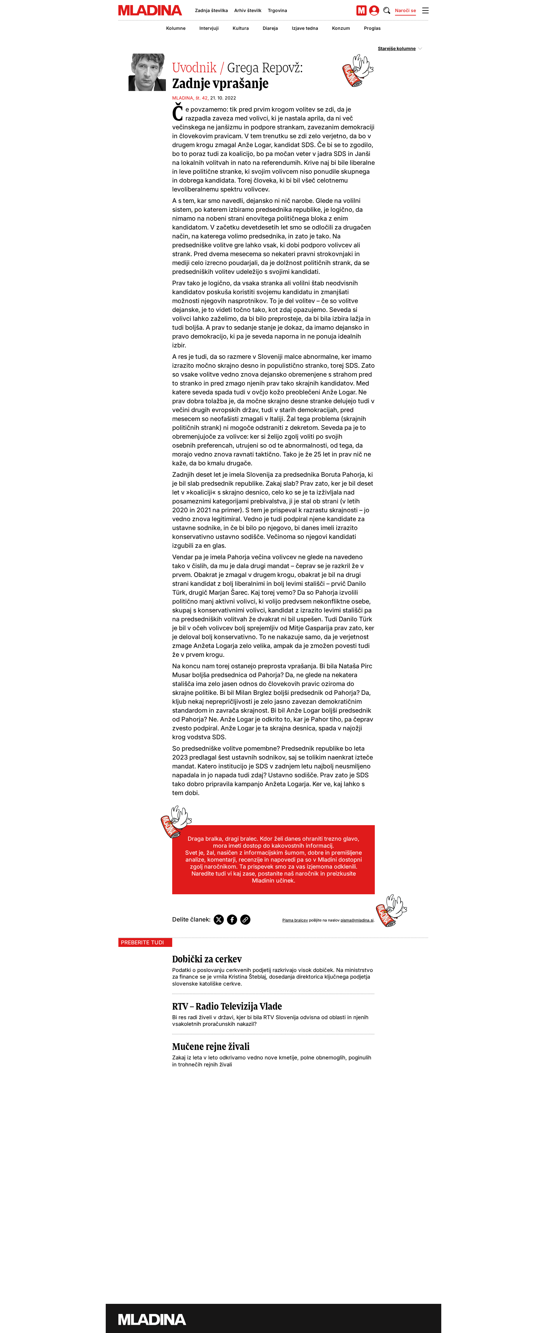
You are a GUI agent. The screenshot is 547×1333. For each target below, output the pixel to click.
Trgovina (277, 10)
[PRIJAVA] (374, 10)
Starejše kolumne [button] (397, 48)
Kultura (241, 28)
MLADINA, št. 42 (190, 97)
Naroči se (405, 10)
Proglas (372, 28)
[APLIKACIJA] (361, 10)
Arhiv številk (247, 10)
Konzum (341, 28)
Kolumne (175, 28)
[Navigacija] (425, 10)
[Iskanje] (387, 10)
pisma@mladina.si (357, 920)
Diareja (270, 28)
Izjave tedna (305, 28)
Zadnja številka (211, 10)
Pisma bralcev (295, 920)
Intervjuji (209, 28)
